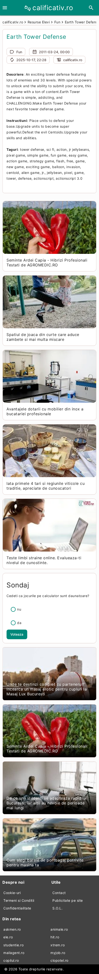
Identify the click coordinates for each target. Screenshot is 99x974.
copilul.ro (11, 960)
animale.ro (59, 929)
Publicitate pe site (67, 900)
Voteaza (16, 634)
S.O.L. (57, 908)
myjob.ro (57, 953)
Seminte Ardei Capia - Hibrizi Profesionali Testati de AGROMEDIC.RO (46, 262)
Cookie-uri (12, 893)
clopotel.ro (59, 960)
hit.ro (54, 937)
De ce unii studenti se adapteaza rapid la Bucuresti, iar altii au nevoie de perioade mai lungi (46, 803)
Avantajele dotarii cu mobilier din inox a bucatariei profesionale (45, 411)
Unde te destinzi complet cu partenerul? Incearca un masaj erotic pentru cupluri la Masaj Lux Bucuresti (46, 689)
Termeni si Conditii (18, 900)
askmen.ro (12, 929)
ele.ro (8, 937)
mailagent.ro (13, 953)
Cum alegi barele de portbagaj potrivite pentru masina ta (45, 862)
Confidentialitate (17, 908)
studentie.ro (13, 945)
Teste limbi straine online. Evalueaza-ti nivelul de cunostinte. (43, 560)
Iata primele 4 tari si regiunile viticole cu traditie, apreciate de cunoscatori (45, 486)
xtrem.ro (57, 945)
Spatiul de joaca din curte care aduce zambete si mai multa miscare (42, 337)
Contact (59, 893)
